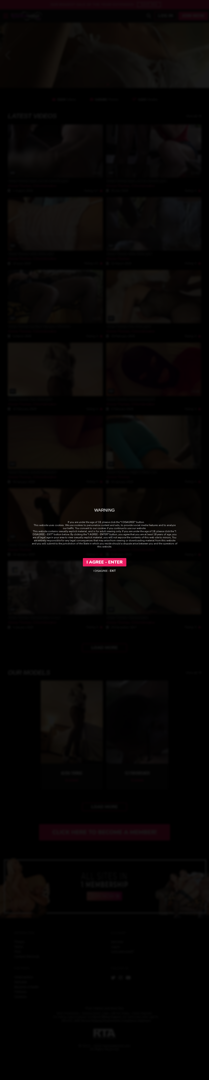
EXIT (113, 571)
